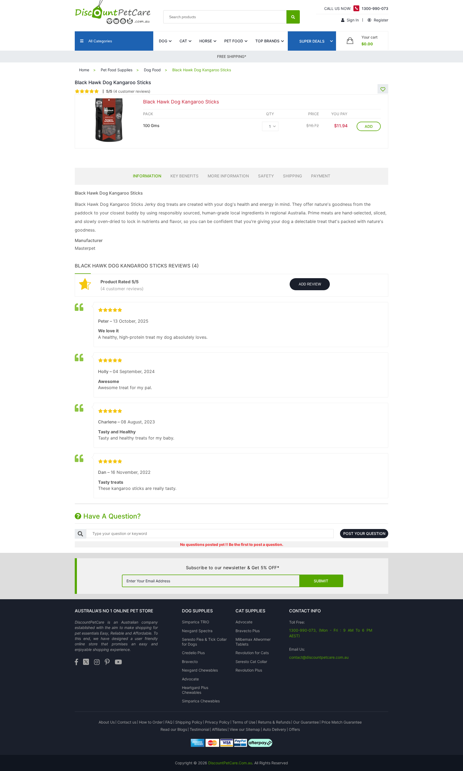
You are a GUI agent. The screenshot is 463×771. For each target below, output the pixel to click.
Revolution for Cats (252, 652)
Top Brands (267, 41)
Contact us (126, 722)
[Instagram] (97, 662)
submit (321, 581)
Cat (183, 41)
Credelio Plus (193, 652)
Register (380, 20)
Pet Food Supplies (116, 70)
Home (84, 70)
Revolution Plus (249, 670)
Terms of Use (243, 722)
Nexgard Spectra (197, 630)
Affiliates (219, 729)
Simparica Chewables (201, 701)
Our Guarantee (306, 722)
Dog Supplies (197, 610)
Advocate (190, 679)
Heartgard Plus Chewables (195, 690)
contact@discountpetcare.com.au (319, 657)
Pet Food (233, 41)
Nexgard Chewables (200, 670)
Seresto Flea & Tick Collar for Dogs (204, 641)
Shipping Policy (188, 722)
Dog (163, 41)
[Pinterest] (107, 662)
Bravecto (190, 661)
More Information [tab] (228, 175)
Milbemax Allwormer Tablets (253, 641)
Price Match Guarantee (342, 722)
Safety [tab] (266, 175)
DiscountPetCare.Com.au (230, 763)
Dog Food (152, 70)
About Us (107, 722)
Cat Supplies (250, 610)
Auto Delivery (274, 729)
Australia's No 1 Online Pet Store (114, 610)
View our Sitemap (245, 729)
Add (369, 126)
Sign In (352, 20)
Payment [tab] (320, 175)
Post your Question (364, 533)
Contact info (305, 610)
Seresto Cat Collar (251, 661)
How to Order (151, 722)
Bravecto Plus (248, 630)
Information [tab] (147, 175)
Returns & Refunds (274, 722)
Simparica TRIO (195, 622)
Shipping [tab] (292, 175)
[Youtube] (118, 662)
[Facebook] (76, 662)
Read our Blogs (173, 729)
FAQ (169, 722)
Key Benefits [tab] (184, 175)
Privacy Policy (217, 722)
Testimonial (199, 729)
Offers (294, 729)
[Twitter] (86, 662)
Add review (310, 284)
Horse (205, 41)
